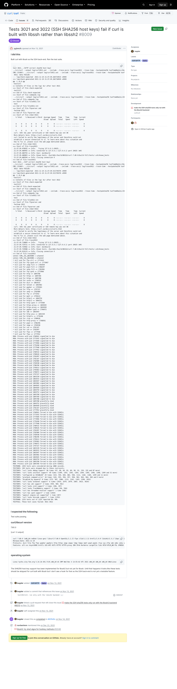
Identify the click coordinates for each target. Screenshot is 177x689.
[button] (121, 66)
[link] (19, 583)
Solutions (29, 4)
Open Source (61, 4)
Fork (149, 13)
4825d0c (51, 619)
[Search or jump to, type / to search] (143, 5)
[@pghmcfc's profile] (11, 48)
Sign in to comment (90, 638)
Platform (15, 4)
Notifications (132, 13)
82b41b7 (119, 595)
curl (9, 13)
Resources (44, 4)
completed (40, 619)
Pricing (91, 4)
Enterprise (77, 4)
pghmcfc (18, 48)
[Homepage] (6, 5)
